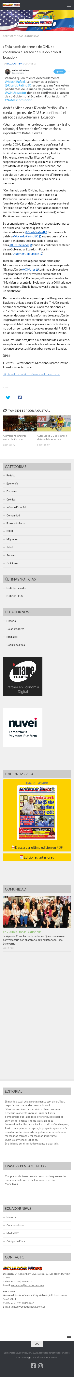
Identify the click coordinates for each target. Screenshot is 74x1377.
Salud (10, 547)
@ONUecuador (19, 245)
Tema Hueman (52, 1357)
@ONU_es (29, 269)
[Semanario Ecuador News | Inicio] (14, 5)
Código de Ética (16, 644)
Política (8, 36)
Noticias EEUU (15, 595)
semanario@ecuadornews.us (27, 1285)
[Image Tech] (22, 695)
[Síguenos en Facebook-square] (33, 1366)
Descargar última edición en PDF (39, 848)
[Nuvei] (22, 746)
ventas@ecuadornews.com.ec (28, 1306)
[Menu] (69, 5)
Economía (12, 483)
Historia (11, 620)
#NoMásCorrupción (26, 253)
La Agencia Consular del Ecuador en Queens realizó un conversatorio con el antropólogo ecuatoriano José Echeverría (34, 939)
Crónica (11, 499)
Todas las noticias (27, 36)
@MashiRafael (34, 232)
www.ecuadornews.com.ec (46, 374)
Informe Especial (16, 507)
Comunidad (13, 515)
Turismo (11, 555)
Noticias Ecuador (16, 588)
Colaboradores (15, 628)
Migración (12, 539)
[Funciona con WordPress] (29, 1357)
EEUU (10, 531)
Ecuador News (15, 64)
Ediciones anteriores (38, 857)
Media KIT (13, 636)
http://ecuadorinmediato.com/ (18, 374)
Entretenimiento (16, 523)
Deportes (12, 491)
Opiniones (12, 563)
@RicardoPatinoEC (25, 236)
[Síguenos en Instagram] (40, 1366)
